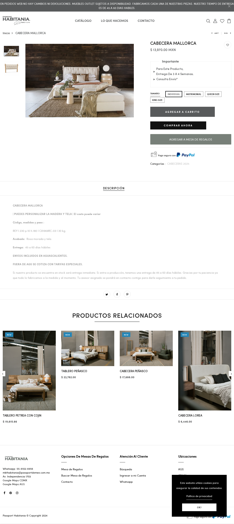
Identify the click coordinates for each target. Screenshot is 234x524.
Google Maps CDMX (15, 480)
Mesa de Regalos (72, 469)
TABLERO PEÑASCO (74, 371)
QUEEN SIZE (213, 94)
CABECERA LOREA (190, 415)
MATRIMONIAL (193, 94)
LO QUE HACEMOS (114, 20)
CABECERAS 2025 (178, 163)
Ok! (199, 507)
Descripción (114, 188)
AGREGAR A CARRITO (182, 112)
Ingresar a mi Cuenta (133, 475)
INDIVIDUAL (174, 94)
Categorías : (158, 163)
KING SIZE (157, 100)
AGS (181, 469)
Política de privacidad (199, 496)
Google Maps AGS (14, 484)
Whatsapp (126, 481)
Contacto (67, 481)
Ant (217, 33)
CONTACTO (146, 20)
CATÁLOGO (83, 20)
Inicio (6, 33)
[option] (11, 51)
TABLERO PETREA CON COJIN (22, 415)
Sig (226, 33)
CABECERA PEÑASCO (134, 371)
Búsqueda (126, 469)
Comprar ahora (178, 125)
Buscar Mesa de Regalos (76, 475)
